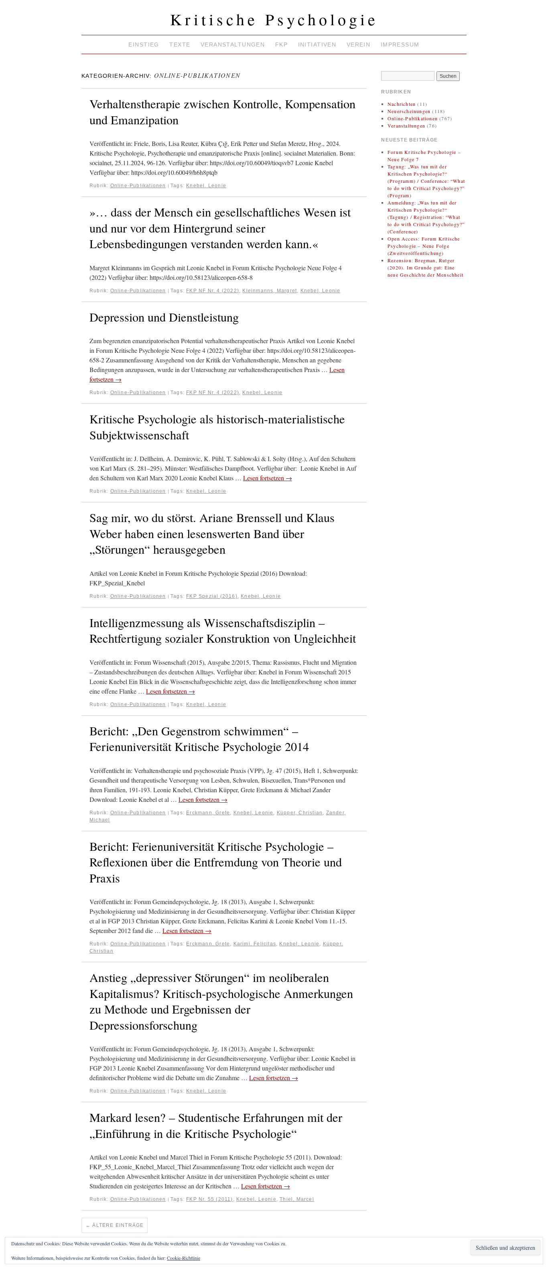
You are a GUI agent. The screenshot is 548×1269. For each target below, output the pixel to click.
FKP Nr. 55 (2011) (209, 1199)
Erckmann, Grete (208, 813)
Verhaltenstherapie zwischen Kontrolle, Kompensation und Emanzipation (222, 111)
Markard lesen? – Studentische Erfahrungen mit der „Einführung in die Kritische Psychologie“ (215, 1125)
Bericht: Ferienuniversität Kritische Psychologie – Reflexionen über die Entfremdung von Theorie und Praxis (215, 862)
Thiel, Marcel (297, 1199)
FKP (281, 44)
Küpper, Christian (300, 813)
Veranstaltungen (233, 44)
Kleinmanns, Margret (269, 290)
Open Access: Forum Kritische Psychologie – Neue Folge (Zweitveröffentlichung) (424, 245)
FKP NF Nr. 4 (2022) (212, 290)
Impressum (400, 44)
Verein (359, 44)
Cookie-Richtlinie (183, 1258)
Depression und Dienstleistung (164, 317)
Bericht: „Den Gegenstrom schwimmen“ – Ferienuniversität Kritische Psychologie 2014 (199, 739)
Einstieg (143, 44)
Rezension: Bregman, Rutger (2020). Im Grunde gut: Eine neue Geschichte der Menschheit (425, 267)
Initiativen (317, 44)
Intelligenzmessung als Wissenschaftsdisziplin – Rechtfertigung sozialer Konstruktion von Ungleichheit (222, 630)
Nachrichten (402, 104)
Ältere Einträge (114, 1225)
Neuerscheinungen (409, 111)
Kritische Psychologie (274, 19)
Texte (179, 44)
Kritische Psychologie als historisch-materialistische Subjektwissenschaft (217, 427)
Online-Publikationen (138, 185)
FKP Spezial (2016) (211, 596)
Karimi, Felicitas (254, 944)
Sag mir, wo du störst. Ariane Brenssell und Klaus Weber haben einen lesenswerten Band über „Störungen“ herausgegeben (212, 533)
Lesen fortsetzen (267, 478)
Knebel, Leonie (206, 185)
